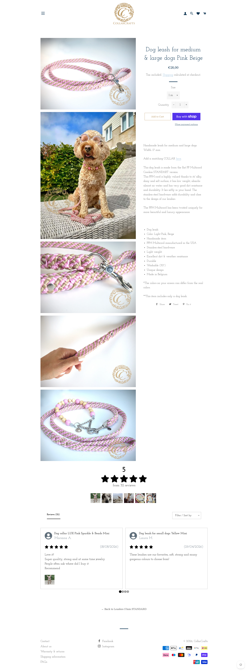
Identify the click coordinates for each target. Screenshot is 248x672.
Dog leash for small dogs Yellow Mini (163, 533)
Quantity (163, 104)
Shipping (168, 74)
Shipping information (52, 656)
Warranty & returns (52, 651)
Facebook (107, 641)
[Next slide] (203, 563)
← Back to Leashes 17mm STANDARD (124, 609)
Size (173, 87)
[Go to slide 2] (125, 591)
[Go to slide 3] (128, 591)
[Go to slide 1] (122, 591)
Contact (44, 641)
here (178, 158)
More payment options (186, 124)
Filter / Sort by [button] (183, 515)
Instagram (107, 646)
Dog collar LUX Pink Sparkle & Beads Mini (81, 533)
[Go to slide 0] (120, 591)
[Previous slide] (44, 563)
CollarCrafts (201, 641)
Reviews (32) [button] (53, 514)
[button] (95, 498)
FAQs (43, 662)
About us (45, 646)
